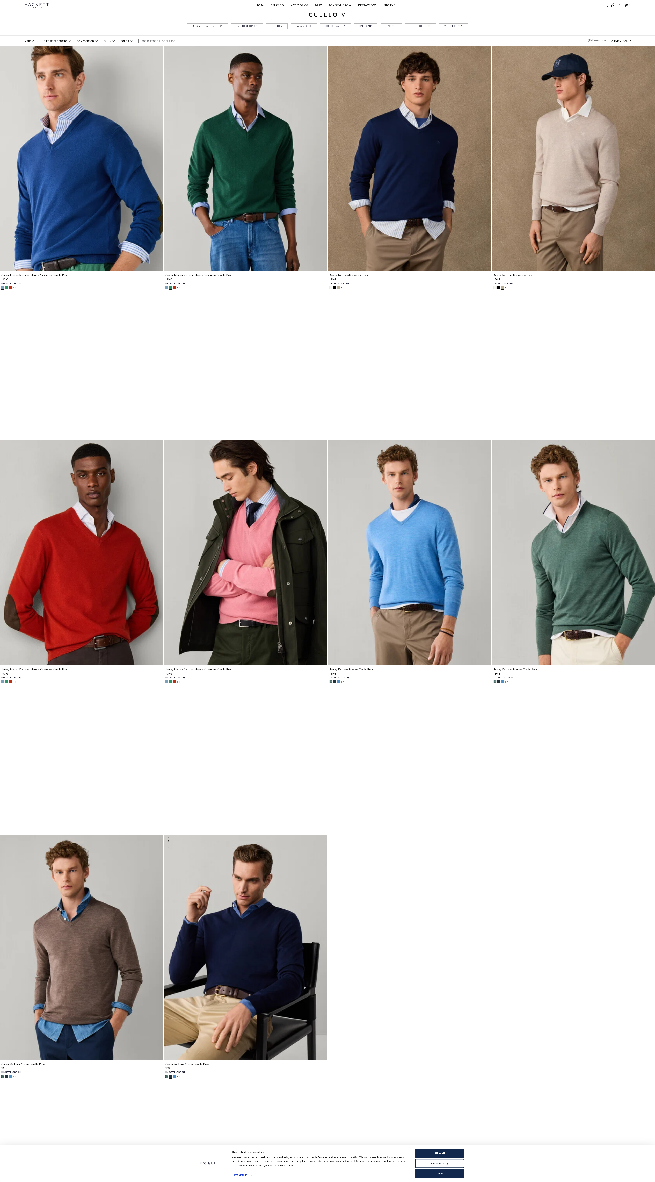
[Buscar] (607, 5)
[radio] (2, 287)
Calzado (277, 5)
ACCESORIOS (299, 5)
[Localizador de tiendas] (613, 5)
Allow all (439, 1153)
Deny (439, 1173)
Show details (239, 1175)
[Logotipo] (37, 5)
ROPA (260, 5)
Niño (318, 5)
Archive (389, 5)
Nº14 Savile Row (340, 5)
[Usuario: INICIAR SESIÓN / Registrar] (620, 5)
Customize (437, 1163)
